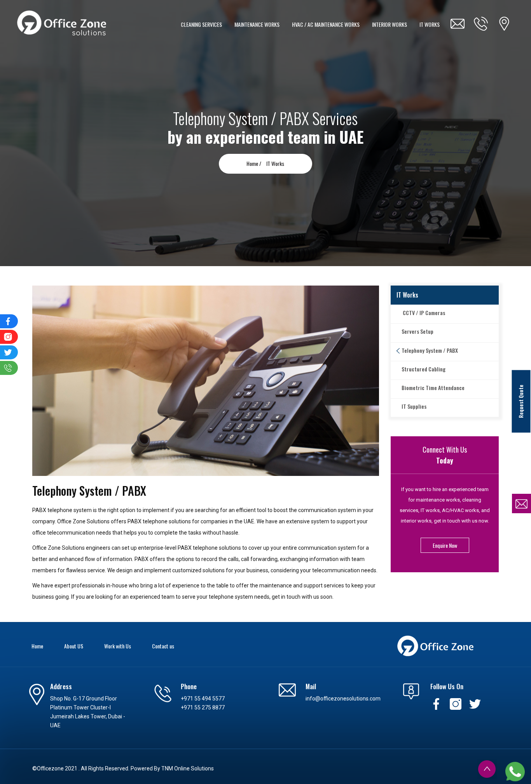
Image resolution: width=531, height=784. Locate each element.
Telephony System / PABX (430, 350)
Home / (254, 163)
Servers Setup (417, 331)
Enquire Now (445, 545)
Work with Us (117, 646)
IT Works (275, 163)
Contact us (163, 646)
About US (73, 646)
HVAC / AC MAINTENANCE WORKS (326, 24)
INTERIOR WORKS (389, 24)
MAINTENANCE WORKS (256, 24)
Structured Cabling (423, 369)
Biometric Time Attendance (433, 387)
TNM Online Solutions (187, 768)
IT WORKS (429, 24)
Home (37, 646)
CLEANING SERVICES (201, 24)
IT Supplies (414, 406)
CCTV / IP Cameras (423, 312)
